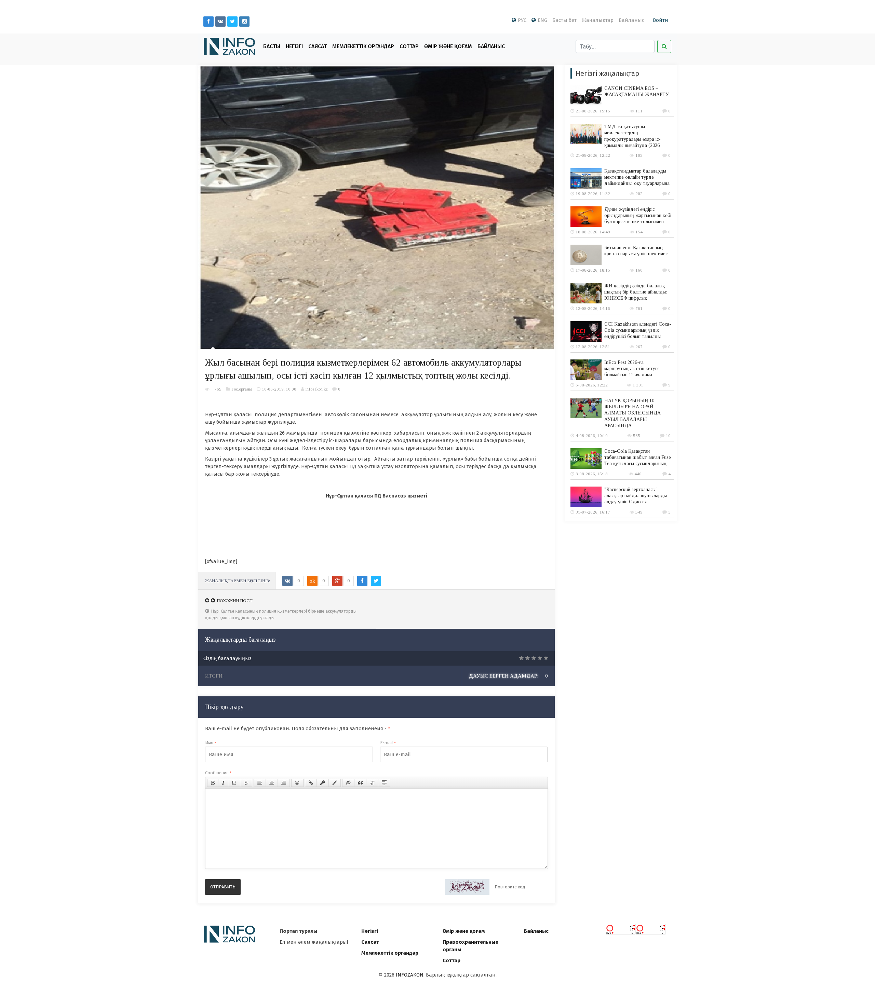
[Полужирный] (212, 783)
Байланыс (631, 20)
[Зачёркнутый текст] (246, 783)
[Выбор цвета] (334, 783)
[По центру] (272, 783)
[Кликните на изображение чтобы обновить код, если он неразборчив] (467, 887)
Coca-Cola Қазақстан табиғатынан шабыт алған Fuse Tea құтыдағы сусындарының (637, 457)
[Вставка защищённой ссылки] (323, 783)
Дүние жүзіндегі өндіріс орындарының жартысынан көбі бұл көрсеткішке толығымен (637, 215)
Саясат (317, 46)
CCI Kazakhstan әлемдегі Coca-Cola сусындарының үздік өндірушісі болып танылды (637, 330)
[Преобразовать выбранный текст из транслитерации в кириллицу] (372, 783)
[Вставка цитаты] (360, 783)
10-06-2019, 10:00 (279, 389)
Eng (542, 20)
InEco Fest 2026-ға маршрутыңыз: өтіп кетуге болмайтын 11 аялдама (632, 368)
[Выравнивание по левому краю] (260, 783)
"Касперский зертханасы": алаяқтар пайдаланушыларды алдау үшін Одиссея (635, 495)
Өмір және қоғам (448, 46)
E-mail (388, 742)
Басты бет (564, 20)
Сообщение (218, 772)
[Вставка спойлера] (384, 783)
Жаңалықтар (598, 20)
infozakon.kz (317, 389)
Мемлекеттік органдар (363, 46)
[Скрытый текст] (348, 783)
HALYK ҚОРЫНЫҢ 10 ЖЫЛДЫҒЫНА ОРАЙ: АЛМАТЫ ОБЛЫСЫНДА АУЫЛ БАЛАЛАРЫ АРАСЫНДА (632, 413)
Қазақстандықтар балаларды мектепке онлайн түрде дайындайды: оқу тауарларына (637, 177)
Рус (522, 20)
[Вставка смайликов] (297, 783)
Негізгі (294, 46)
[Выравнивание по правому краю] (284, 783)
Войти (660, 20)
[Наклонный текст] (223, 783)
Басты (271, 46)
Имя (210, 742)
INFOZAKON (409, 975)
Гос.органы (241, 389)
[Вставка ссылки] (311, 783)
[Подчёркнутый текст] (234, 783)
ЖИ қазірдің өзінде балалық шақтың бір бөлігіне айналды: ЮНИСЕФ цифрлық (635, 292)
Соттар (409, 46)
